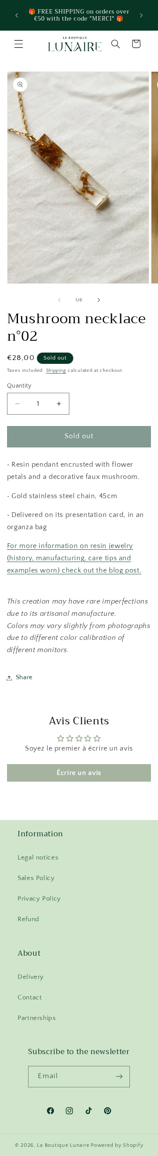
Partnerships (37, 1018)
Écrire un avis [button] (79, 773)
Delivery (31, 977)
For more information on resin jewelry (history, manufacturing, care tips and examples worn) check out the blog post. (74, 558)
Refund (29, 919)
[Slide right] (98, 300)
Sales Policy (36, 878)
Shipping (56, 370)
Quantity (19, 385)
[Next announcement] (141, 15)
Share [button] (24, 677)
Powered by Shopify (117, 1145)
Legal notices (38, 857)
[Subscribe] (119, 1076)
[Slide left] (59, 300)
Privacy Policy (39, 898)
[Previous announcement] (16, 15)
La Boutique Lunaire (63, 1145)
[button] (18, 44)
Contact (30, 997)
